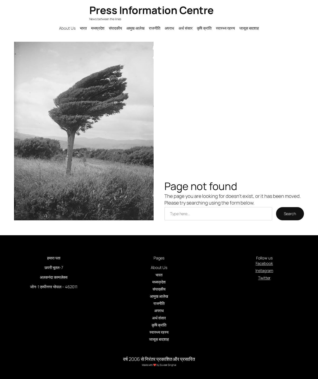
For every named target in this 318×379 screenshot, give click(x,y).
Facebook (264, 263)
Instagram (264, 270)
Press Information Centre (151, 10)
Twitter (264, 277)
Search (290, 213)
